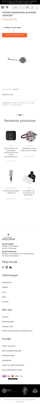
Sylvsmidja (30, 103)
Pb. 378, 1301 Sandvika (10, 256)
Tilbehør (5, 105)
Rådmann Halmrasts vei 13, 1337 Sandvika (18, 254)
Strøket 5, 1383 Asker (10, 246)
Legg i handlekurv (14, 35)
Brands (13, 103)
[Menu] (2, 7)
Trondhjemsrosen (15, 105)
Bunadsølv (21, 103)
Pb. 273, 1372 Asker (9, 248)
